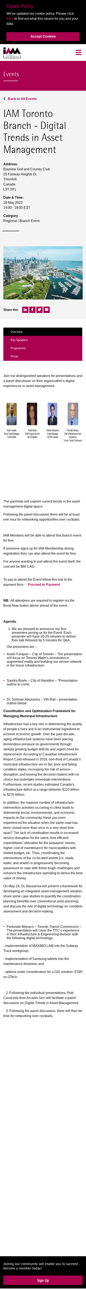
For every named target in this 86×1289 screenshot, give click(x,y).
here (10, 18)
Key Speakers (19, 340)
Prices (14, 356)
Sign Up (43, 1283)
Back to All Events (22, 99)
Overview (17, 332)
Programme (18, 348)
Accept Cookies (43, 36)
